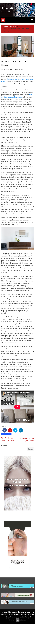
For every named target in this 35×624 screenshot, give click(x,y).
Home (3, 433)
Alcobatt (7, 8)
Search (4, 446)
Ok (18, 620)
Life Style (8, 433)
